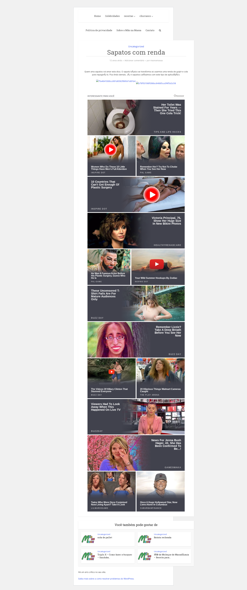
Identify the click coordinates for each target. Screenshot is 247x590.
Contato (150, 30)
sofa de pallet (104, 537)
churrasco (145, 15)
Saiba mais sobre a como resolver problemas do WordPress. (106, 578)
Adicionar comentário (134, 60)
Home (97, 15)
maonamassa (156, 60)
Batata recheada (162, 537)
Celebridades (112, 15)
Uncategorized (136, 46)
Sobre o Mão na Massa (128, 30)
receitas (128, 15)
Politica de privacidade (99, 30)
